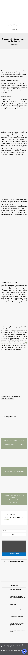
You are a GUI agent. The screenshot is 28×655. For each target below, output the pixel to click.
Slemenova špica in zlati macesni (14, 444)
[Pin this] (17, 411)
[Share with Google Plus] (15, 411)
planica (4, 398)
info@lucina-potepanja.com (15, 647)
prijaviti (6, 519)
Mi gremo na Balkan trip (15, 589)
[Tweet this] (13, 411)
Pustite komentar (14, 407)
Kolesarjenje (20, 495)
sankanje (10, 398)
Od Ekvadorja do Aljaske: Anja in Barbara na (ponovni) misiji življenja (17, 624)
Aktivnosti (6, 440)
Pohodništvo (20, 440)
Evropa (11, 440)
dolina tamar (6, 396)
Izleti (15, 440)
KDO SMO (6, 645)
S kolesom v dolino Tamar (14, 500)
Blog (23, 645)
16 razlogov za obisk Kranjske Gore (14, 471)
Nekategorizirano (14, 37)
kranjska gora (15, 396)
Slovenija (14, 442)
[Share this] (10, 411)
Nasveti (18, 645)
